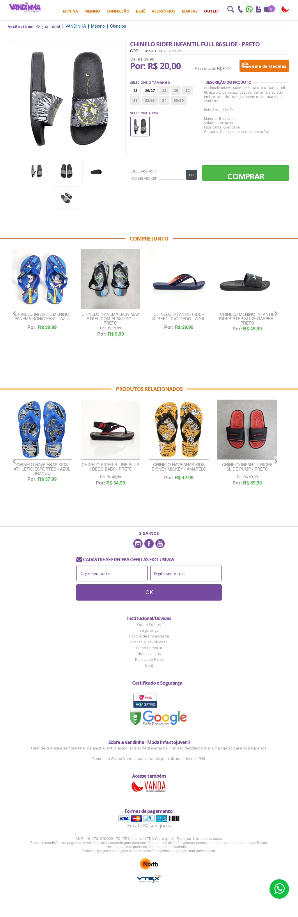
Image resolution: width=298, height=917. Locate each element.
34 (164, 100)
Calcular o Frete (144, 171)
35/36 (178, 100)
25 (135, 90)
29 (176, 90)
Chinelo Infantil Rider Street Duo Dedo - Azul (178, 316)
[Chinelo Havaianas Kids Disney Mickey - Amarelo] (179, 430)
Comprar (245, 176)
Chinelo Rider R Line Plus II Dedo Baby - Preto (110, 467)
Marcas (190, 11)
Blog (149, 665)
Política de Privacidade (149, 636)
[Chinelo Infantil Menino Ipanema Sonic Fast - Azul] (42, 279)
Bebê (140, 11)
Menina (70, 11)
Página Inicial (48, 26)
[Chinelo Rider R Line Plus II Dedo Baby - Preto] (110, 430)
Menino (92, 11)
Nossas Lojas (149, 653)
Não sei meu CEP (144, 179)
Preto (140, 120)
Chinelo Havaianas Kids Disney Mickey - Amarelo (179, 467)
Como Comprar (149, 647)
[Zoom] (36, 171)
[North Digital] (149, 864)
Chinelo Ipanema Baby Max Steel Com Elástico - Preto (110, 318)
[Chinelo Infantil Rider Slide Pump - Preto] (247, 430)
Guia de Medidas (269, 66)
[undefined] (66, 99)
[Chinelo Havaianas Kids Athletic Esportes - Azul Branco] (42, 430)
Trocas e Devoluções (149, 641)
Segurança (149, 630)
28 (164, 90)
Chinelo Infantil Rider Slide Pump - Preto (247, 467)
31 (135, 100)
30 (187, 90)
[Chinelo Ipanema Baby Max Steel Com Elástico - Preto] (110, 279)
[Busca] (230, 10)
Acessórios (163, 11)
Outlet (211, 11)
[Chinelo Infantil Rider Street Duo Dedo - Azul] (179, 279)
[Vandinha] (25, 7)
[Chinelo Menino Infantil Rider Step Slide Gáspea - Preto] (247, 279)
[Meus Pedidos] (258, 10)
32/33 (150, 100)
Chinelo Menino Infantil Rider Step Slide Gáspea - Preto (247, 318)
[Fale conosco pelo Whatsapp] (250, 10)
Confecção (118, 11)
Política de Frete (149, 659)
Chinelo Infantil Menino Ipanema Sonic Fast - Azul (42, 316)
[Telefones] (240, 10)
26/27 (150, 90)
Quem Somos (149, 624)
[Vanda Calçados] (285, 9)
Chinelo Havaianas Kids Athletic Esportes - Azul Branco (42, 469)
